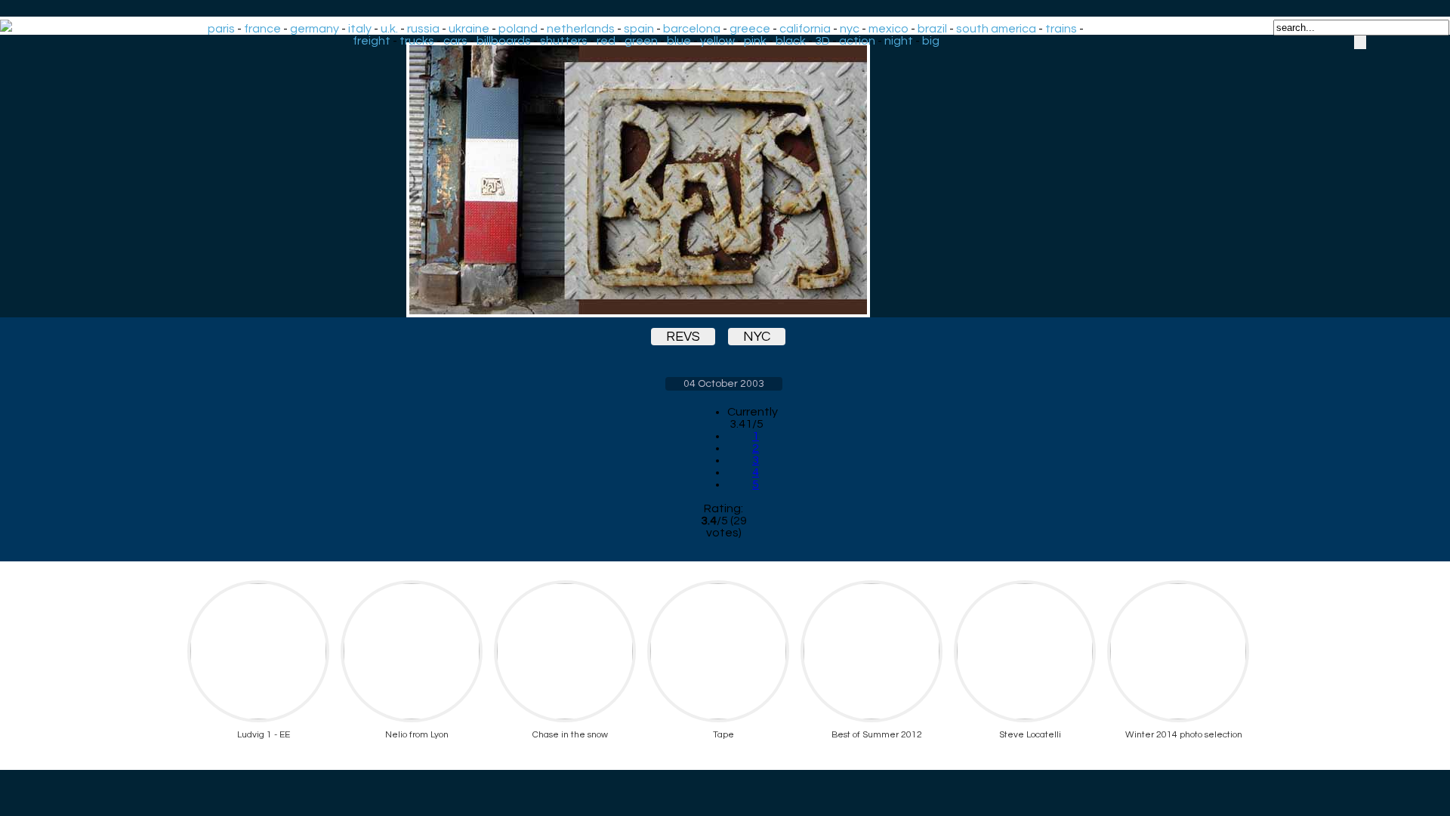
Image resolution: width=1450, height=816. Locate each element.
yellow (717, 41)
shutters (564, 41)
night (898, 41)
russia (423, 29)
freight (371, 41)
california (805, 29)
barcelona (691, 29)
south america (996, 29)
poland (518, 29)
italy (360, 29)
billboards (504, 41)
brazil (932, 29)
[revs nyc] (723, 179)
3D (822, 41)
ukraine (469, 29)
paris (221, 29)
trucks (417, 41)
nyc (849, 29)
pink (755, 41)
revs (683, 336)
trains (1061, 29)
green (641, 41)
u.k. (389, 29)
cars (455, 41)
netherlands (581, 29)
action (857, 41)
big (930, 41)
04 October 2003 (723, 384)
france (262, 29)
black (791, 41)
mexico (888, 29)
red (606, 41)
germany (314, 29)
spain (639, 29)
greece (750, 29)
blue (679, 41)
